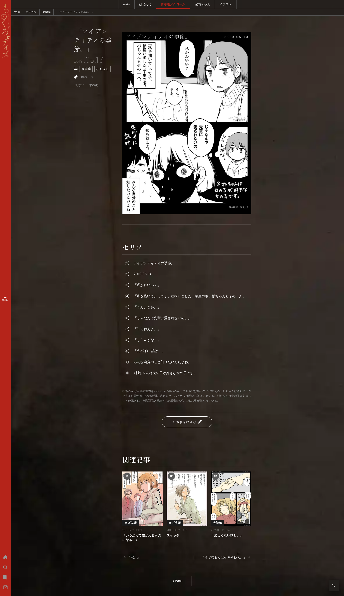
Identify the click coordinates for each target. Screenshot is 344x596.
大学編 (46, 12)
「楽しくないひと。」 (227, 535)
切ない (79, 85)
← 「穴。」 (131, 557)
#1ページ (87, 77)
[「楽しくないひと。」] (231, 498)
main (126, 4)
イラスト (225, 4)
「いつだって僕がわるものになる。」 (141, 537)
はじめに (145, 4)
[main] (5, 557)
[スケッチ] (187, 498)
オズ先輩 (131, 523)
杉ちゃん (102, 69)
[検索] (5, 567)
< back (177, 581)
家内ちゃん (202, 4)
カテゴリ (31, 12)
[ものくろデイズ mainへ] (5, 31)
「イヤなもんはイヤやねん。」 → (225, 557)
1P (127, 476)
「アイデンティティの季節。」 (92, 40)
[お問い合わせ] (5, 587)
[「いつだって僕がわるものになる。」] (142, 498)
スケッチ (173, 535)
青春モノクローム (173, 4)
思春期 (93, 85)
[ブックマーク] (5, 577)
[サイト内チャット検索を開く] (333, 585)
